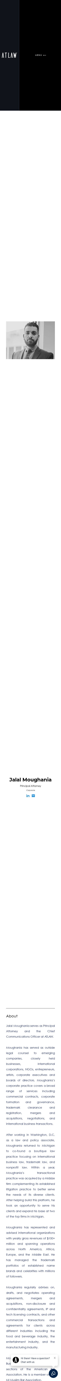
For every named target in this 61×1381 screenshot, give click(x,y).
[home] (9, 55)
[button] (40, 55)
